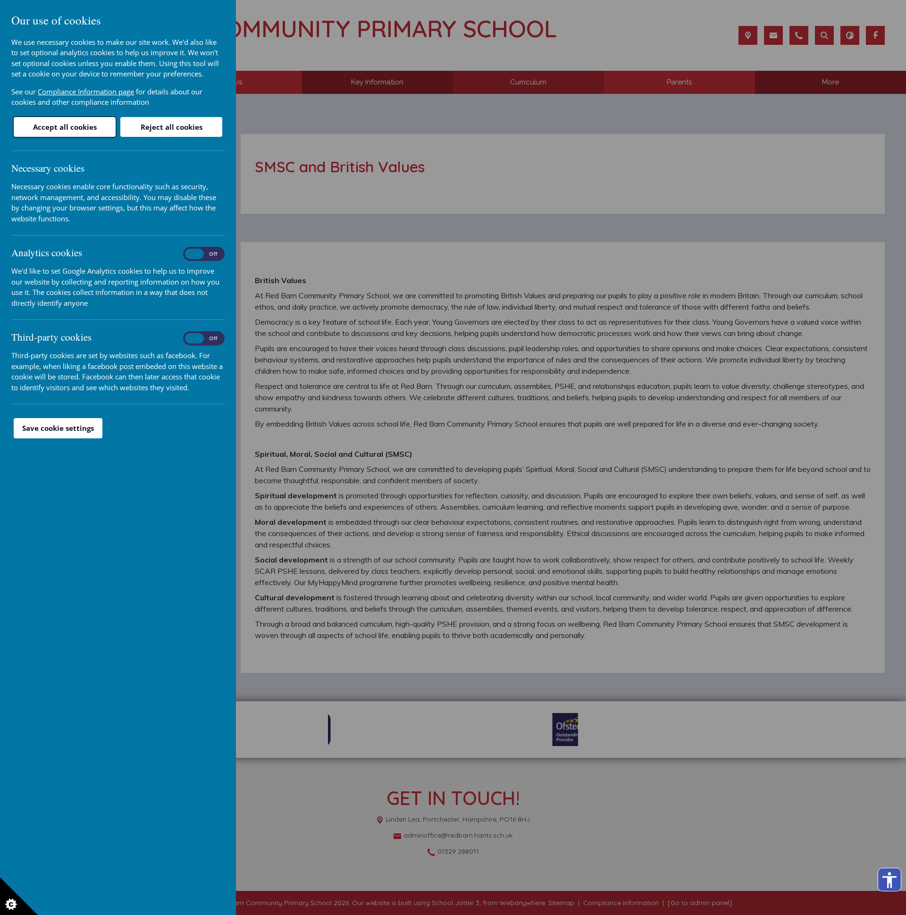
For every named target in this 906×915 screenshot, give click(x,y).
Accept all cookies (65, 127)
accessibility (889, 880)
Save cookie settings (58, 428)
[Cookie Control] (19, 896)
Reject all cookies (171, 127)
